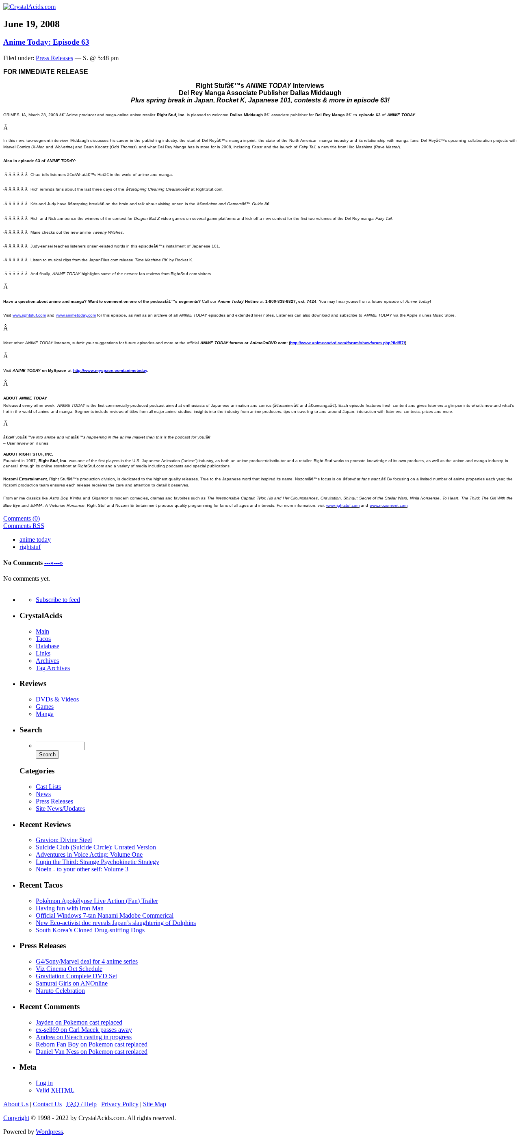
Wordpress (49, 1131)
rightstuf (30, 546)
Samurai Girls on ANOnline (72, 983)
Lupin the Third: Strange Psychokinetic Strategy (97, 861)
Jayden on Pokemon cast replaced (79, 1022)
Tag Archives (53, 667)
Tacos (43, 638)
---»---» (53, 562)
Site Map (154, 1104)
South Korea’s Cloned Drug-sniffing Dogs (90, 930)
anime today (35, 539)
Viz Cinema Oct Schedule (69, 968)
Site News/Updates (60, 808)
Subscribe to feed (58, 599)
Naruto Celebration (60, 990)
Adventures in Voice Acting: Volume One (89, 854)
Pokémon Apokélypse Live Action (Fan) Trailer (97, 900)
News (43, 793)
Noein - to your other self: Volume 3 (82, 869)
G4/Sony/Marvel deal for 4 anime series (87, 961)
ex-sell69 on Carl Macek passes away (84, 1029)
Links (43, 653)
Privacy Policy (120, 1104)
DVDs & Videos (57, 699)
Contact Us (47, 1104)
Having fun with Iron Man (70, 908)
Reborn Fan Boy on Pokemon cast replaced (91, 1044)
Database (47, 646)
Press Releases (54, 57)
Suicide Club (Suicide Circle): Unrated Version (96, 847)
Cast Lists (48, 786)
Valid (55, 1090)
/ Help (81, 1104)
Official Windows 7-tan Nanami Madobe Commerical (104, 915)
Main (42, 631)
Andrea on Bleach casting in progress (84, 1036)
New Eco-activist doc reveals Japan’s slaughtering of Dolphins (116, 922)
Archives (47, 660)
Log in (44, 1082)
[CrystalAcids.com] (29, 6)
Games (45, 706)
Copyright (16, 1117)
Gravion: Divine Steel (64, 839)
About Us (15, 1104)
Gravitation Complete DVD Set (76, 976)
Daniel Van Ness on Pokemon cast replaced (91, 1051)
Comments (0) (21, 518)
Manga (45, 713)
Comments (23, 525)
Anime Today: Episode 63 (46, 42)
